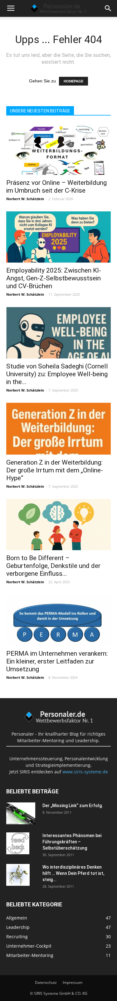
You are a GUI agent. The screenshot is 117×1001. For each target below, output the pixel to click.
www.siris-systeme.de (85, 772)
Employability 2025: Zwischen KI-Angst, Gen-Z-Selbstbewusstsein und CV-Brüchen (53, 278)
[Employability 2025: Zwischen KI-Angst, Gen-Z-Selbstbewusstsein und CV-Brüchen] (58, 237)
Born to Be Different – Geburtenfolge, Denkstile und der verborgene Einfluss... (53, 565)
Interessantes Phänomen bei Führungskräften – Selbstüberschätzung (71, 842)
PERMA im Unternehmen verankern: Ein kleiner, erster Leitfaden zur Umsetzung (57, 661)
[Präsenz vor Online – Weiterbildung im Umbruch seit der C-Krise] (58, 149)
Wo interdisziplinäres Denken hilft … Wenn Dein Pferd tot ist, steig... (73, 873)
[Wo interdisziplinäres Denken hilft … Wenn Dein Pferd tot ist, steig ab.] (18, 875)
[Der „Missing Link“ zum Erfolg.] (20, 813)
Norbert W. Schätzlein (25, 198)
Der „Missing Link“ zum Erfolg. (72, 805)
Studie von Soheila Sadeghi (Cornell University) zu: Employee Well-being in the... (57, 374)
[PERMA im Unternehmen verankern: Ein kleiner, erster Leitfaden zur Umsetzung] (58, 620)
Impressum (72, 982)
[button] (108, 8)
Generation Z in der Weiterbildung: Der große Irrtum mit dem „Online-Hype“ (54, 470)
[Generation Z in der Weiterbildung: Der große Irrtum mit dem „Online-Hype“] (58, 428)
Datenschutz (46, 982)
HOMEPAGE (73, 81)
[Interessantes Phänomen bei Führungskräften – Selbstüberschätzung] (17, 843)
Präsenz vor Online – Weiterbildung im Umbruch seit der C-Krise (56, 186)
